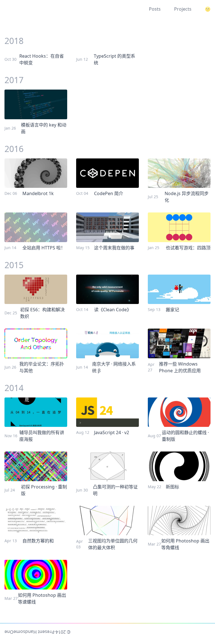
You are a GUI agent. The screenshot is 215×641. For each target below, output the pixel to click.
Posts (155, 9)
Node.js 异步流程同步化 (187, 196)
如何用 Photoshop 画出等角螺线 (185, 544)
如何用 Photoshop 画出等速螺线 (42, 598)
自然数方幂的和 (38, 541)
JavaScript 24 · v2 (111, 432)
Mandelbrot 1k (38, 193)
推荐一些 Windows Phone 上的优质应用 (180, 367)
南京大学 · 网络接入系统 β (114, 367)
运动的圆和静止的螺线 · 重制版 (185, 435)
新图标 (172, 487)
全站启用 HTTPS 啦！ (43, 248)
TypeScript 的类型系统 (114, 59)
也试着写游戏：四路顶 (188, 248)
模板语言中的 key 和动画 (43, 128)
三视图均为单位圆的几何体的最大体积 (112, 544)
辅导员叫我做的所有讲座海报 (41, 435)
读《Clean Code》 (112, 310)
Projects (182, 9)
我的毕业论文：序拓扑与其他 (41, 367)
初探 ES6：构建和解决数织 (42, 313)
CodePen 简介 (108, 193)
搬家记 (172, 310)
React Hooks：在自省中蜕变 (41, 59)
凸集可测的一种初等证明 (115, 490)
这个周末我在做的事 (114, 248)
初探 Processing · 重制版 (44, 490)
